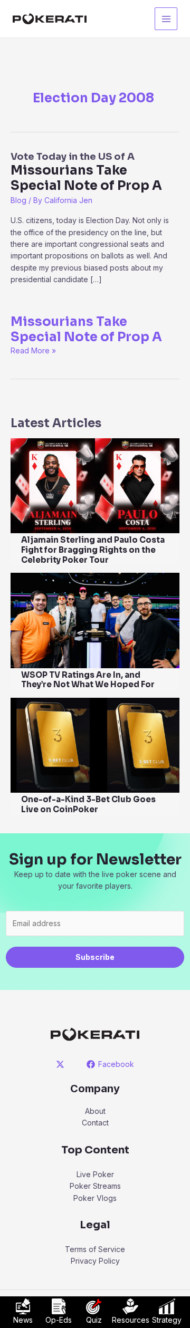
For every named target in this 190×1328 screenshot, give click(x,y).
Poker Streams (95, 1185)
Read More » (33, 350)
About (95, 1110)
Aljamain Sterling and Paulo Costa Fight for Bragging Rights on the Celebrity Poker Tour (93, 550)
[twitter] (62, 1064)
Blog (18, 200)
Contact (95, 1122)
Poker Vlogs (95, 1198)
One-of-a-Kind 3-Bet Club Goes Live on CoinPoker (88, 804)
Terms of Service (95, 1249)
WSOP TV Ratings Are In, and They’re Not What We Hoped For (88, 680)
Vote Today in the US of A (86, 172)
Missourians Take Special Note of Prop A (86, 329)
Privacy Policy (95, 1260)
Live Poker (95, 1174)
